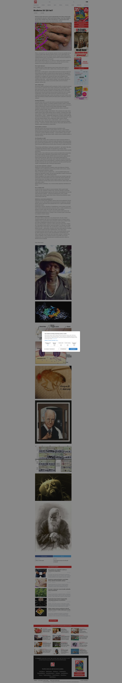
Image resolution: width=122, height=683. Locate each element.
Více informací (54, 338)
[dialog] (61, 341)
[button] (61, 340)
